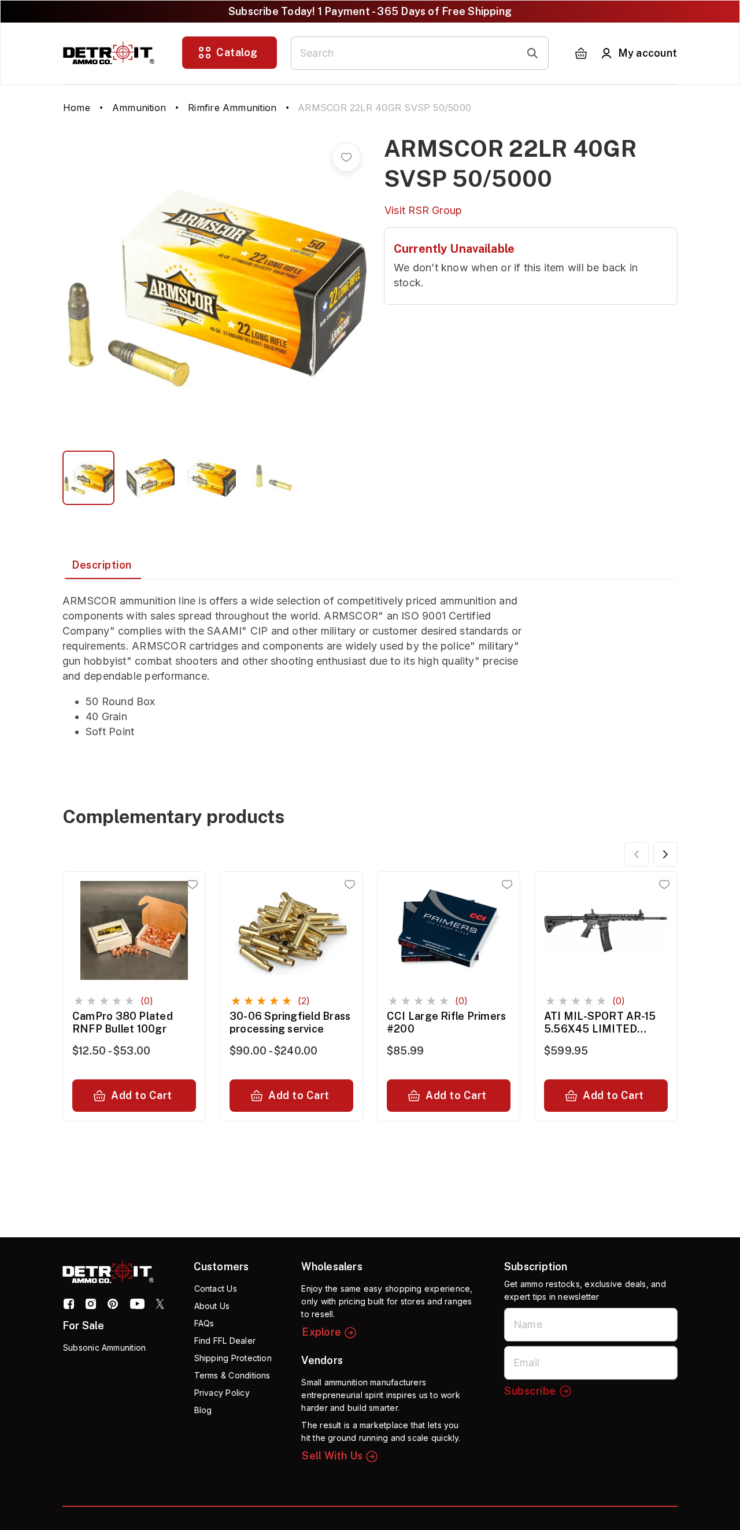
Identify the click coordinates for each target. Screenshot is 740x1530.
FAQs (204, 1323)
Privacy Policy (222, 1393)
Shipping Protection (233, 1358)
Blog (203, 1410)
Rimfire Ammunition (232, 107)
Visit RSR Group (423, 210)
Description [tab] (102, 565)
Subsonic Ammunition (104, 1347)
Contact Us (215, 1288)
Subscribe (530, 1391)
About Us (212, 1306)
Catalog (237, 52)
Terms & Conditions (232, 1375)
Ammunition (139, 107)
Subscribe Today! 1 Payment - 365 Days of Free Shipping (370, 11)
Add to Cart (141, 1095)
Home (76, 107)
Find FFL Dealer (225, 1340)
